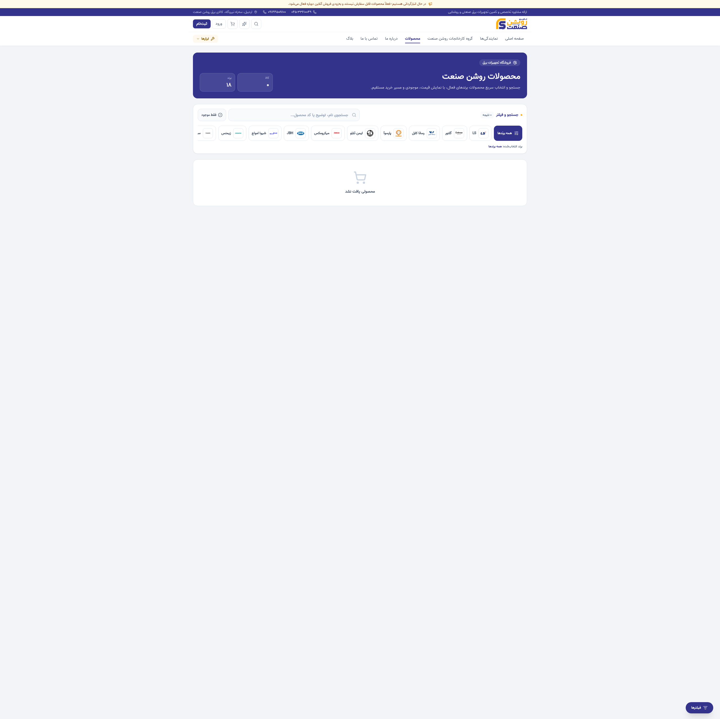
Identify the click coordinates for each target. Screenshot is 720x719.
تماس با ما (369, 38)
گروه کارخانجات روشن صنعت (450, 38)
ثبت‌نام (201, 24)
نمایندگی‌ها (489, 38)
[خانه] (511, 24)
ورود (218, 24)
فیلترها (696, 707)
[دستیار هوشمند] (244, 24)
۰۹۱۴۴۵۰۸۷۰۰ (277, 12)
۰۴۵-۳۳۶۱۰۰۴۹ (301, 12)
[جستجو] (256, 24)
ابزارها (205, 38)
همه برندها (505, 133)
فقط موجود (208, 114)
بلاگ (349, 38)
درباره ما (391, 38)
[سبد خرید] (233, 24)
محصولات (412, 38)
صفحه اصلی (514, 38)
